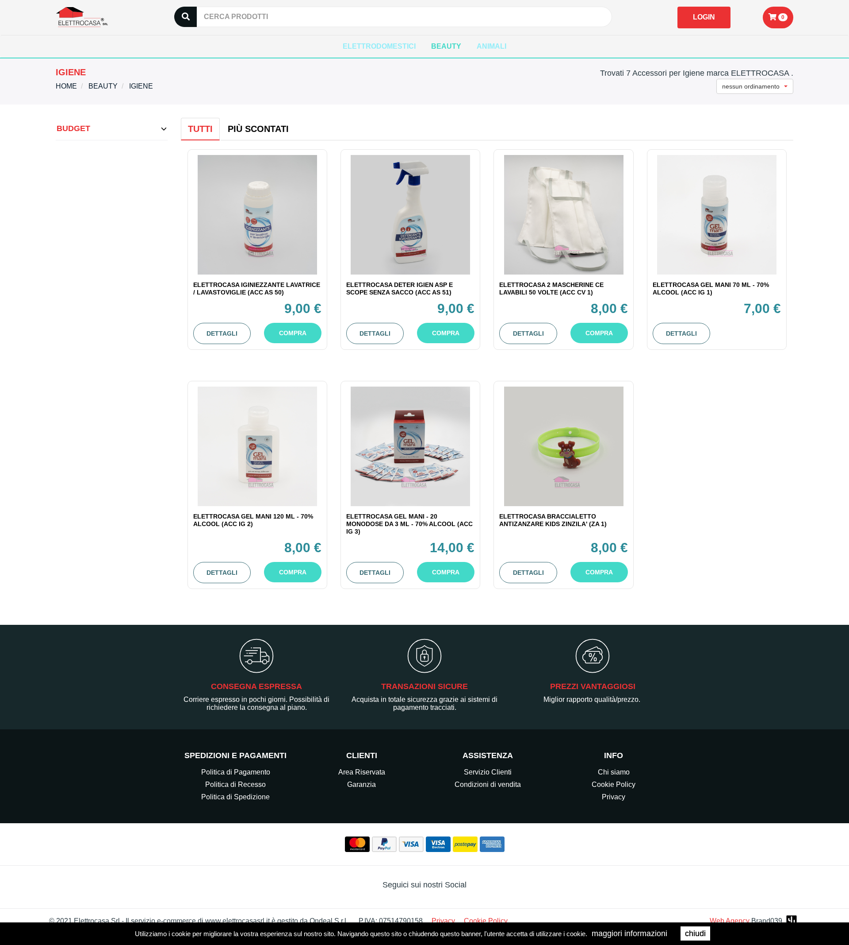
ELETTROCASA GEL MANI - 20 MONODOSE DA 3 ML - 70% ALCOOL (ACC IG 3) (409, 524)
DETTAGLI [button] (222, 333)
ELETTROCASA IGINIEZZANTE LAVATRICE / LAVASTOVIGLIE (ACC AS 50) (256, 288)
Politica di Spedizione (235, 797)
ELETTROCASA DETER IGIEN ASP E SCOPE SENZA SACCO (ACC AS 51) (399, 288)
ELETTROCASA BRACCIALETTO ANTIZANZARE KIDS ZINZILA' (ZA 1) (553, 520)
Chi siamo (614, 772)
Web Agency (730, 921)
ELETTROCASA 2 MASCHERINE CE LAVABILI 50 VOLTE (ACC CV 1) (551, 288)
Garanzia (361, 784)
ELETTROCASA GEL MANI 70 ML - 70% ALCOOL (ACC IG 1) (711, 288)
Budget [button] (73, 128)
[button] (778, 17)
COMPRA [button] (292, 333)
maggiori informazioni (629, 933)
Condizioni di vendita (488, 784)
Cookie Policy (613, 784)
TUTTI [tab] (200, 129)
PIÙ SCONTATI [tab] (258, 129)
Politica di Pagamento (235, 772)
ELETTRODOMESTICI (379, 46)
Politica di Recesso (235, 784)
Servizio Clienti (488, 772)
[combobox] (754, 86)
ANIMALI (491, 46)
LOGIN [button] (704, 17)
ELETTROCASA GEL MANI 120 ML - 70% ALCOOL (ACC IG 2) (253, 520)
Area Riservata (361, 772)
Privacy (613, 797)
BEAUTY (446, 46)
